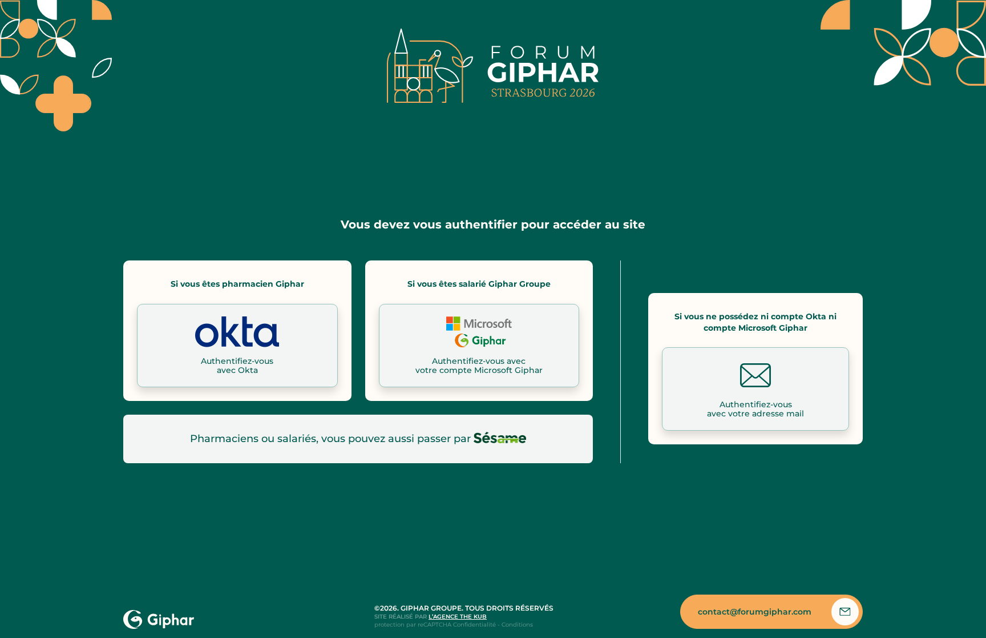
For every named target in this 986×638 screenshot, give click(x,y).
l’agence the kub (458, 616)
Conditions (517, 624)
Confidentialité (474, 624)
